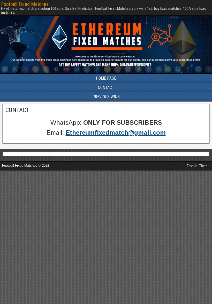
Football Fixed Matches (25, 4)
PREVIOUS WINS (106, 96)
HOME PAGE (106, 78)
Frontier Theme (198, 166)
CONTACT (106, 87)
